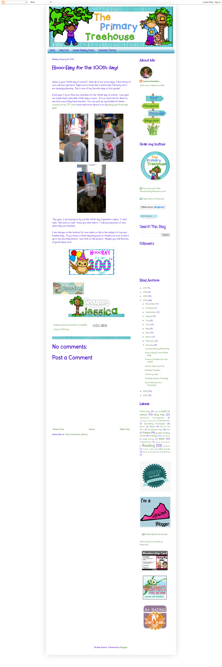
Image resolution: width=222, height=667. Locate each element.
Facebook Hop (155, 429)
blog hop (159, 414)
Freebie (146, 432)
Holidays (153, 435)
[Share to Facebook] (102, 325)
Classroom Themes (107, 50)
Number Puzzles (152, 370)
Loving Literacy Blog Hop (157, 348)
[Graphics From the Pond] (155, 599)
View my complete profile (152, 85)
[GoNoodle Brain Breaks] (155, 534)
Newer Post (58, 429)
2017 (145, 288)
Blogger (123, 647)
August (149, 316)
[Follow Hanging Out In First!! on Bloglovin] (153, 208)
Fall (168, 429)
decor (142, 426)
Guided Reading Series (83, 50)
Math (162, 438)
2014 (145, 300)
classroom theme (146, 421)
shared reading (149, 449)
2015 (145, 296)
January (150, 345)
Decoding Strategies (154, 423)
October (150, 308)
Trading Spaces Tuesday (156, 378)
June (148, 324)
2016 (145, 292)
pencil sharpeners (163, 442)
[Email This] (94, 325)
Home (52, 50)
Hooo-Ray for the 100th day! (156, 354)
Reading (148, 445)
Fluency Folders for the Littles (156, 360)
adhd (156, 412)
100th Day (64, 329)
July (148, 320)
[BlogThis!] (97, 325)
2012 (145, 395)
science (166, 446)
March (149, 336)
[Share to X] (99, 325)
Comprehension (163, 421)
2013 (145, 391)
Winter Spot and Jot (154, 366)
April (148, 332)
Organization (145, 442)
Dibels (152, 426)
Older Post (125, 429)
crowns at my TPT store (64, 104)
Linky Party (148, 439)
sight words (164, 449)
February (150, 341)
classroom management (152, 418)
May (148, 328)
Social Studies (148, 452)
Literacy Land (151, 374)
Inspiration (165, 436)
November (151, 303)
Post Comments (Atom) (76, 434)
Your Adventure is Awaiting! (153, 383)
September (151, 312)
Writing (167, 452)
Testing (158, 452)
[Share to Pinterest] (105, 325)
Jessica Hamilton (151, 81)
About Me (64, 50)
